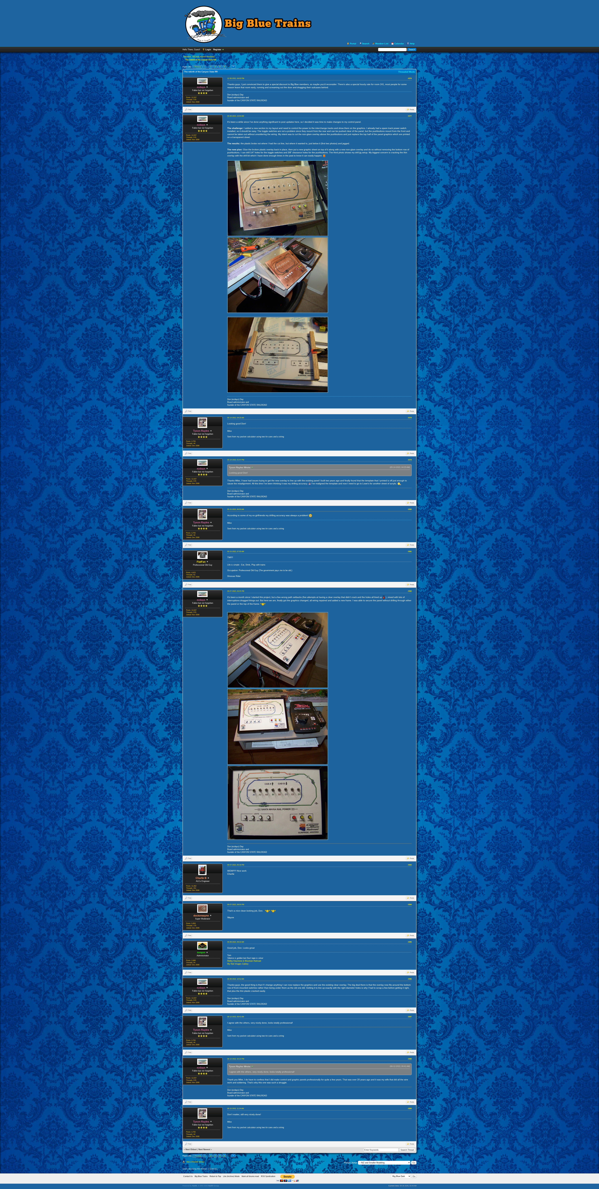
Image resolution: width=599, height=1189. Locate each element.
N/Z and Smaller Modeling (203, 57)
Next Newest (204, 1149)
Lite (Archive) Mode (231, 1176)
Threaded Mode (406, 72)
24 (220, 67)
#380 (410, 509)
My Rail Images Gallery (237, 964)
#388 (410, 1059)
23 (215, 67)
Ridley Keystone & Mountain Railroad (244, 961)
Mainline (187, 57)
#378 (410, 418)
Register (217, 49)
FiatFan (201, 561)
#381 (410, 551)
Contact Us (188, 1176)
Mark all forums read (250, 1176)
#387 (410, 1017)
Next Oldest (191, 1149)
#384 (410, 904)
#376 (410, 78)
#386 (410, 979)
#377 (410, 116)
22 (211, 67)
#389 (410, 1108)
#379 (410, 460)
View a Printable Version (195, 1162)
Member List (381, 43)
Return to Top (215, 1176)
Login (208, 49)
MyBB (194, 1186)
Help (412, 43)
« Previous (197, 67)
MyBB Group (213, 1186)
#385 (410, 942)
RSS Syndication (268, 1176)
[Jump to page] (233, 66)
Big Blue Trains (201, 1176)
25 (224, 67)
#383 (410, 865)
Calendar (399, 43)
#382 (410, 591)
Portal (353, 43)
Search (365, 43)
